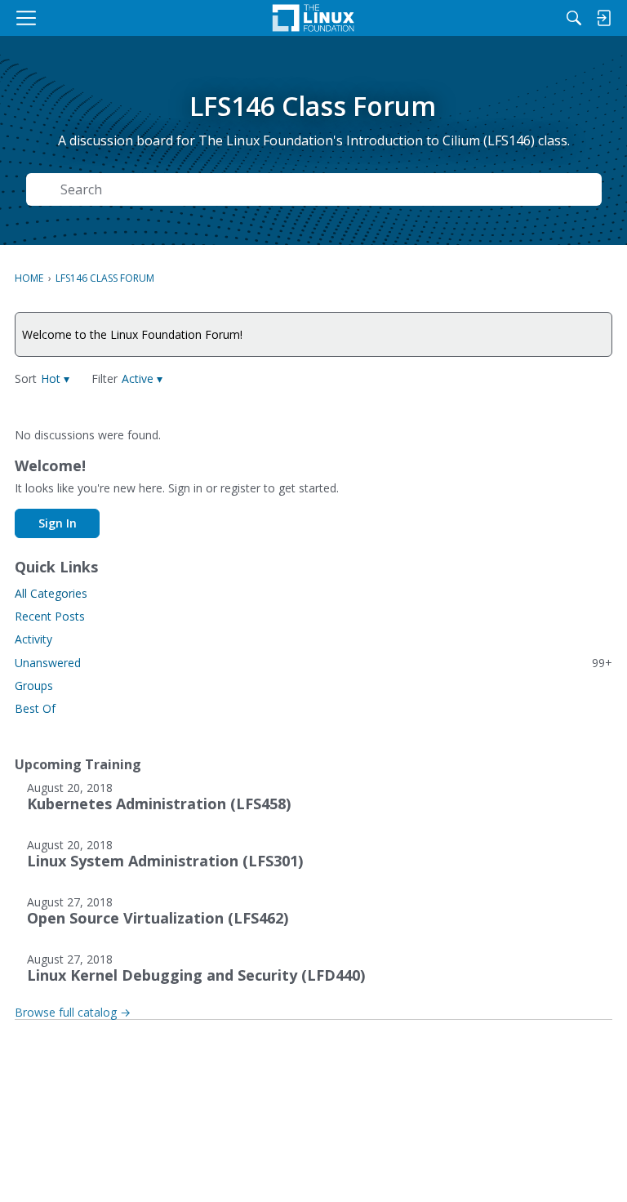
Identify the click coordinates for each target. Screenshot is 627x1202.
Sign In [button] (57, 523)
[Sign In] (603, 18)
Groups (34, 685)
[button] (55, 378)
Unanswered (313, 662)
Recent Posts (50, 616)
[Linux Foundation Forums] (313, 18)
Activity (33, 639)
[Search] (574, 18)
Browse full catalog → (73, 1012)
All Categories (51, 593)
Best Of (35, 708)
